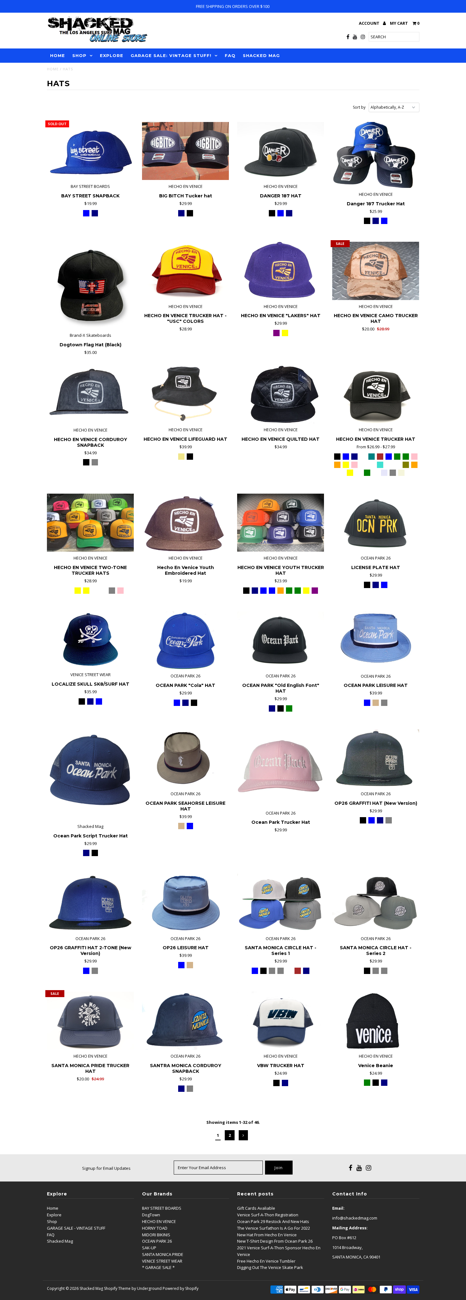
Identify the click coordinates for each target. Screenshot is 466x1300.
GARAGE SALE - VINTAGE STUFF (76, 1228)
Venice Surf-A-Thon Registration (267, 1215)
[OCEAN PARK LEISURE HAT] (375, 641)
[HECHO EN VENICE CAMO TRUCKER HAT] (375, 271)
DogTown (151, 1215)
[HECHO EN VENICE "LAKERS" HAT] (280, 271)
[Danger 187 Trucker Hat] (375, 155)
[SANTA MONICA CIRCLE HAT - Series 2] (375, 903)
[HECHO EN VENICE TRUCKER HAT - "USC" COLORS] (185, 271)
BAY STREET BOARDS (161, 1208)
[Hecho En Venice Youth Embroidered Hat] (185, 523)
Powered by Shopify (180, 1288)
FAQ (230, 55)
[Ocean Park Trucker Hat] (280, 768)
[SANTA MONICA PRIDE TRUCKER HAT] (90, 1021)
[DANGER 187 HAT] (280, 151)
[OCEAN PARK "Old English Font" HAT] (280, 640)
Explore (54, 1215)
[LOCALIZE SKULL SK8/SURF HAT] (90, 640)
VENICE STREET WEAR (162, 1261)
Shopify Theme (117, 1288)
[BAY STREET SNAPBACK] (90, 151)
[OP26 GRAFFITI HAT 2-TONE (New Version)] (90, 903)
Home (53, 69)
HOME (57, 55)
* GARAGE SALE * (158, 1267)
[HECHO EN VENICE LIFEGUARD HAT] (185, 394)
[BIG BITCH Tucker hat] (185, 151)
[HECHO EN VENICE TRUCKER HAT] (375, 394)
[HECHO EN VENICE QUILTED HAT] (280, 394)
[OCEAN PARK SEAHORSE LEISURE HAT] (185, 758)
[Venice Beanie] (375, 1021)
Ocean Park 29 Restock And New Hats (273, 1221)
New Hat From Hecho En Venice (267, 1235)
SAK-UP (149, 1248)
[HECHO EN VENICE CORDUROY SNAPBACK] (90, 394)
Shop (52, 1221)
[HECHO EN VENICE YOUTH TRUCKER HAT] (280, 523)
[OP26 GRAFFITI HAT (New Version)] (375, 758)
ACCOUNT (369, 23)
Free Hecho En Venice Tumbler (266, 1261)
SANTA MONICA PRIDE (162, 1254)
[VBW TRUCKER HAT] (280, 1021)
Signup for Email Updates (106, 1168)
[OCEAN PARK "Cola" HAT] (185, 640)
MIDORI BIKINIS (156, 1235)
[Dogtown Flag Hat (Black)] (90, 285)
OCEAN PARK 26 (157, 1241)
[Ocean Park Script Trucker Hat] (90, 774)
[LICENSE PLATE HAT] (375, 523)
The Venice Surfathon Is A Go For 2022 (273, 1228)
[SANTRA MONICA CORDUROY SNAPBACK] (185, 1021)
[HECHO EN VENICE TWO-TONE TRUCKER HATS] (90, 523)
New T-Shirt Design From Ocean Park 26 (275, 1241)
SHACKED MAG (261, 55)
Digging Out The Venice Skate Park (270, 1267)
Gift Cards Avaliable (256, 1208)
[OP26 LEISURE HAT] (185, 903)
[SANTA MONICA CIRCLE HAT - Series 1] (280, 903)
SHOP (79, 55)
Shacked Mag (60, 1241)
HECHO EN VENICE (159, 1221)
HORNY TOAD (154, 1228)
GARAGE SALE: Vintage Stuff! (171, 55)
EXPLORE (111, 55)
